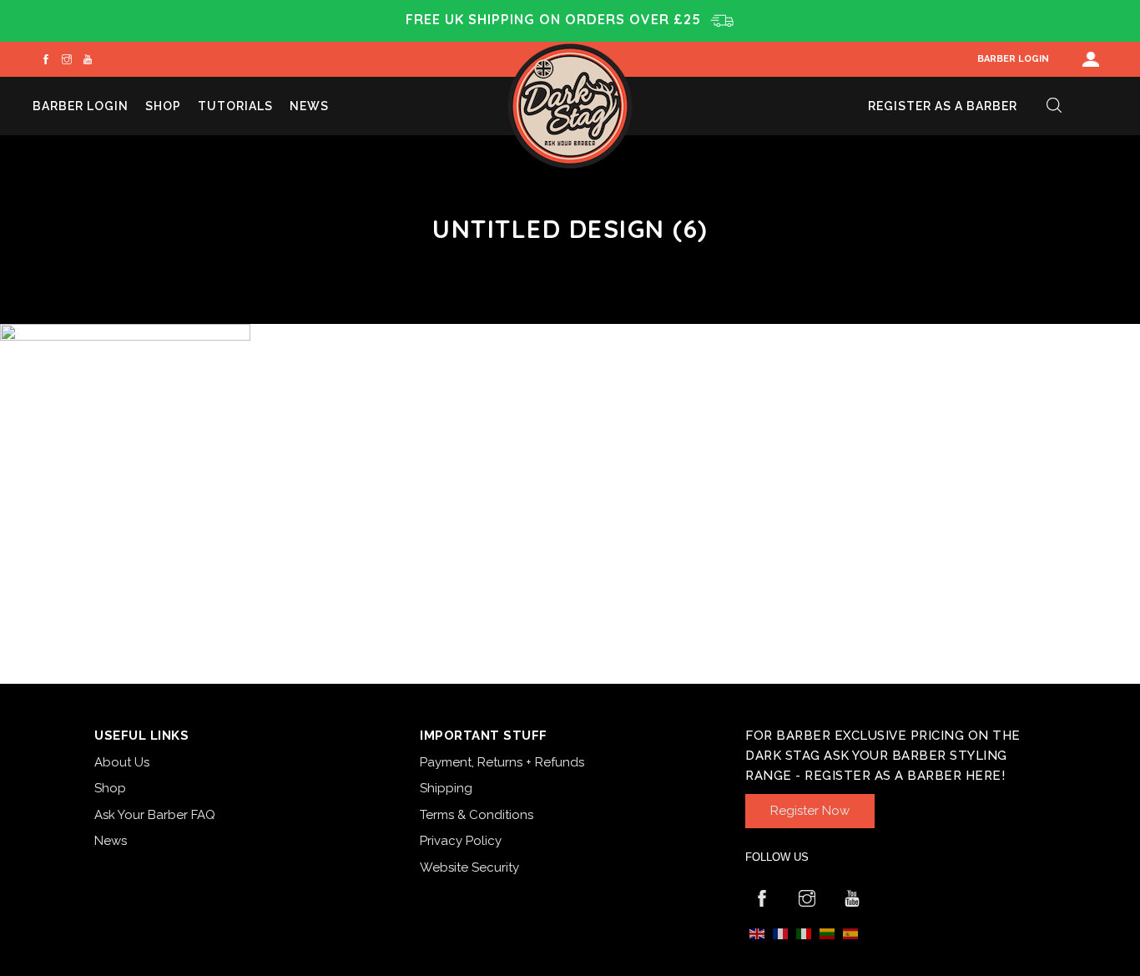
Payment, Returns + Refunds (502, 762)
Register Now (810, 810)
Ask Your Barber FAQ (154, 814)
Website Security (469, 867)
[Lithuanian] (827, 933)
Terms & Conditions (476, 814)
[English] (757, 933)
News (309, 106)
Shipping (446, 788)
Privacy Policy (461, 840)
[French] (780, 933)
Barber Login (1013, 58)
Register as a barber (942, 106)
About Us (121, 762)
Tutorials (235, 106)
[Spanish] (850, 933)
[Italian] (803, 933)
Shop (163, 106)
